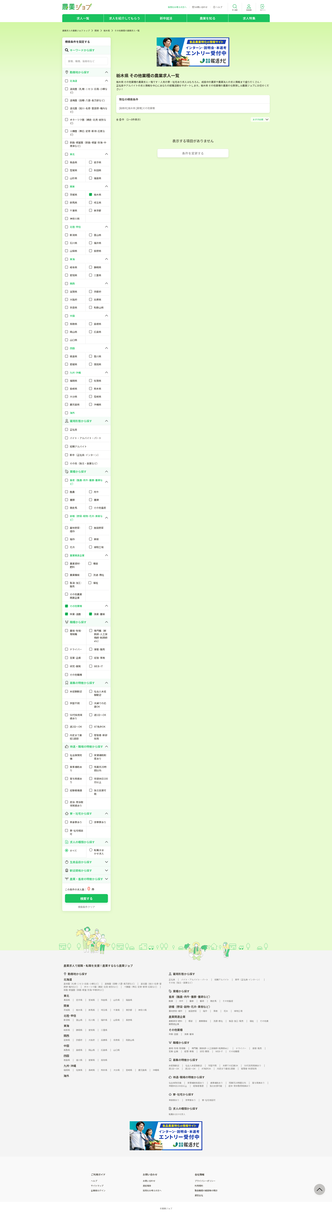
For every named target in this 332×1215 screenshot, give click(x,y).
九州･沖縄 (70, 1066)
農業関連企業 (177, 1017)
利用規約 (199, 1186)
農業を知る (207, 18)
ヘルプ (94, 1181)
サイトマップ (97, 1186)
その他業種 (176, 1030)
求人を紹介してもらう (124, 18)
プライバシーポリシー (205, 1181)
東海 (66, 1026)
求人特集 (249, 18)
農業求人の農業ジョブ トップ (76, 30)
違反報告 (147, 1186)
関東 (97, 30)
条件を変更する (193, 153)
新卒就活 (166, 18)
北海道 (68, 979)
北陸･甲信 (70, 1016)
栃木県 (107, 30)
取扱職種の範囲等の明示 (206, 1190)
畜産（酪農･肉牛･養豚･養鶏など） (190, 997)
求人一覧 (83, 18)
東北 (66, 996)
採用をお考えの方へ (152, 1190)
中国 (66, 1046)
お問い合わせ (149, 1181)
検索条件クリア (86, 906)
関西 (66, 1036)
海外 (66, 1076)
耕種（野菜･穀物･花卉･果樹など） (190, 1007)
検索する (86, 898)
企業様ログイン (98, 1190)
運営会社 (199, 1195)
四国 (66, 1056)
